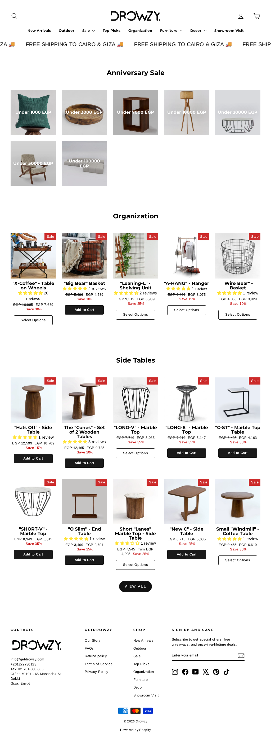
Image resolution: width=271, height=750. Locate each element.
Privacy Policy (96, 672)
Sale (86, 30)
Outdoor (66, 30)
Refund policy (96, 656)
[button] (31, 293)
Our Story (92, 640)
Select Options (33, 320)
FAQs (89, 648)
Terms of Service (98, 664)
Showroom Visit (229, 30)
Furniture (169, 30)
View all (136, 586)
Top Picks (111, 30)
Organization (140, 30)
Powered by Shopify (135, 730)
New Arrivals (39, 30)
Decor (196, 30)
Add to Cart (84, 310)
